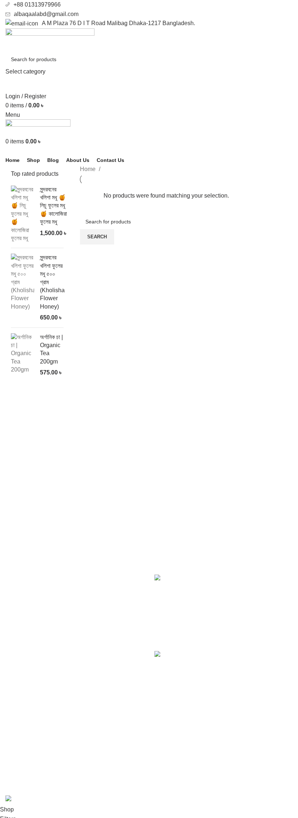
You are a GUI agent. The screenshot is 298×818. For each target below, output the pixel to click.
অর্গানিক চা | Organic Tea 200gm (51, 349)
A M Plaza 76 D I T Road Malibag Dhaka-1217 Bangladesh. (118, 23)
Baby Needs (21, 754)
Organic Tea (21, 768)
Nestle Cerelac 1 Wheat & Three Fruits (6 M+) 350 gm (237, 659)
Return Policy (171, 754)
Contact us (168, 741)
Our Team (167, 781)
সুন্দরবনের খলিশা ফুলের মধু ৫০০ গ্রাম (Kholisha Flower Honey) (52, 281)
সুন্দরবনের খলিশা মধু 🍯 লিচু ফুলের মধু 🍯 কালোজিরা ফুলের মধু (53, 205)
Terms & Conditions (179, 768)
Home (88, 169)
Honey (14, 741)
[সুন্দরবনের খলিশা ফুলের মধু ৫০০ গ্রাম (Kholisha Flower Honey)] (23, 288)
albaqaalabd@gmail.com (46, 14)
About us (165, 727)
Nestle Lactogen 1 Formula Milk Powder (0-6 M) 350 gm (235, 582)
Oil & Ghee (19, 727)
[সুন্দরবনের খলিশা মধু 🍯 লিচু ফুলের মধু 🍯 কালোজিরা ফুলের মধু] (23, 214)
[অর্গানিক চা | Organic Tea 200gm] (23, 355)
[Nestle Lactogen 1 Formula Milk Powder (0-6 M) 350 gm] (166, 607)
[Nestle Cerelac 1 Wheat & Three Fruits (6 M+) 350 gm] (166, 679)
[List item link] (74, 659)
